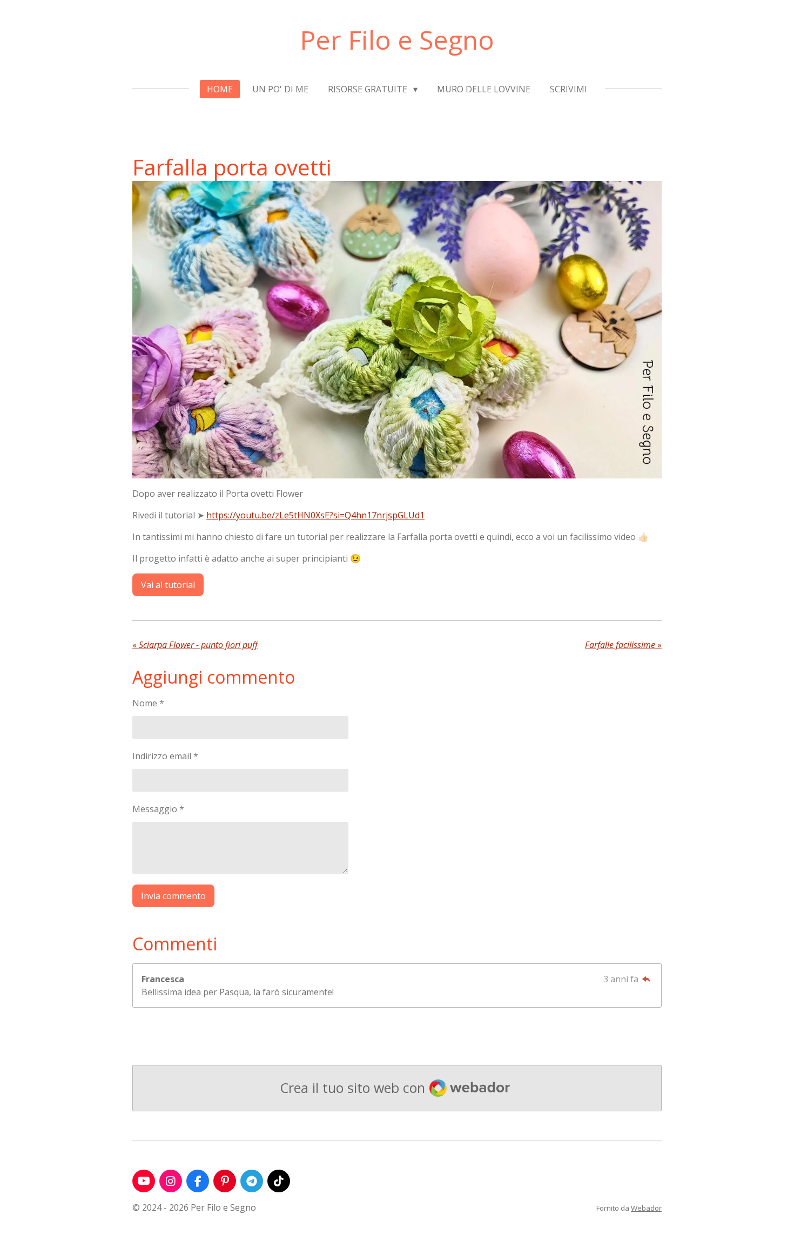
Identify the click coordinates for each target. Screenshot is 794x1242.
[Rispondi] (646, 979)
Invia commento (173, 896)
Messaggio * (158, 809)
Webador (646, 1208)
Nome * (148, 703)
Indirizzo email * (165, 756)
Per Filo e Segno (397, 39)
